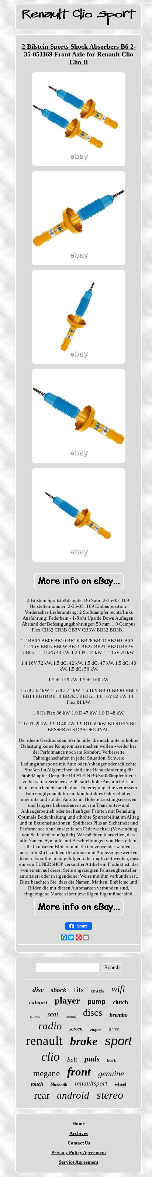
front (79, 1071)
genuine (111, 1073)
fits (79, 989)
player (67, 1000)
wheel (121, 1084)
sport (118, 1041)
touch (37, 1084)
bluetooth (59, 1084)
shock (58, 990)
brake (83, 1041)
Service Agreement (78, 1162)
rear (41, 1095)
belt (72, 1059)
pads (92, 1058)
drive (114, 1029)
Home (78, 1123)
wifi (118, 989)
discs (92, 1012)
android (73, 1095)
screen (76, 1029)
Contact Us (79, 1143)
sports (35, 1016)
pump (96, 1001)
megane (46, 1073)
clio (50, 1056)
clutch (120, 1002)
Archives (78, 1133)
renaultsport (91, 1083)
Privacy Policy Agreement (78, 1152)
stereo (110, 1095)
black (111, 1060)
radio (50, 1026)
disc (38, 990)
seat (52, 1014)
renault (44, 1040)
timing (71, 1016)
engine (95, 1030)
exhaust (38, 1002)
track (97, 991)
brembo (119, 1015)
